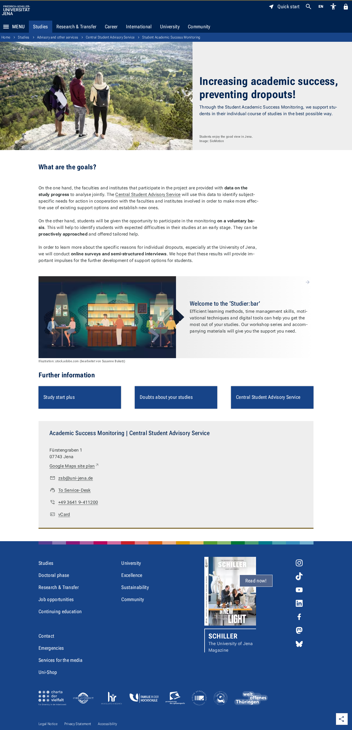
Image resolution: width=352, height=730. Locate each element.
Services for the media (60, 660)
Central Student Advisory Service (110, 37)
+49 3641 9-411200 (78, 502)
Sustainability (134, 587)
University (170, 26)
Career (111, 26)
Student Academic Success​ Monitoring (171, 37)
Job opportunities (56, 599)
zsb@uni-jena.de (75, 478)
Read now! (256, 581)
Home (5, 37)
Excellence (131, 575)
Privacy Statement (77, 724)
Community (199, 26)
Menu (18, 26)
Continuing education (60, 611)
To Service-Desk (74, 490)
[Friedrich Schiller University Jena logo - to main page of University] (16, 10)
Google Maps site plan (74, 466)
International (139, 26)
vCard (64, 514)
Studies (40, 26)
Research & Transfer (76, 26)
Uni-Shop (47, 672)
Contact (46, 636)
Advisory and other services (57, 37)
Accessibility (107, 724)
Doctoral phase (53, 575)
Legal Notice (47, 724)
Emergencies (51, 648)
